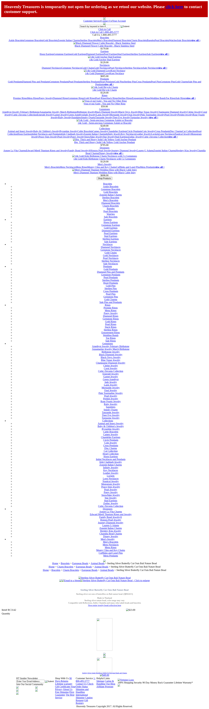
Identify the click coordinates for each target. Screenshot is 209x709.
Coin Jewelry (148, 131)
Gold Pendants (15, 81)
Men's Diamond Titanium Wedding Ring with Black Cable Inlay (104, 172)
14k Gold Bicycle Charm (104, 90)
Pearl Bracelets (162, 40)
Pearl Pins (156, 81)
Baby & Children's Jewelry (46, 131)
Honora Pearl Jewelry (100, 150)
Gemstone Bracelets (33, 40)
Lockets (155, 134)
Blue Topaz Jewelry (148, 112)
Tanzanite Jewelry (104, 117)
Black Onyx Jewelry (128, 112)
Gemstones (104, 109)
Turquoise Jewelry (139, 117)
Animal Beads (97, 563)
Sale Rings (181, 98)
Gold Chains (88, 68)
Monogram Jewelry (110, 484)
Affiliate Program (104, 686)
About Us (67, 689)
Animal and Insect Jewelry (20, 131)
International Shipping (82, 696)
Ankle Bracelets (16, 40)
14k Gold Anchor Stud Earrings (104, 59)
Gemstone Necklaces (71, 68)
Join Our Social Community (29, 684)
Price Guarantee (64, 693)
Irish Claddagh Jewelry (72, 134)
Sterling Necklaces (134, 68)
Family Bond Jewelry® (79, 150)
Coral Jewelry (110, 368)
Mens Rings (33, 98)
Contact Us (106, 21)
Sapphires (76, 117)
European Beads (80, 563)
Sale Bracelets (184, 40)
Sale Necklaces (150, 68)
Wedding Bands (158, 98)
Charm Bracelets (139, 40)
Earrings (105, 51)
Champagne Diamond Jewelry (172, 112)
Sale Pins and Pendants (110, 302)
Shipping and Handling (82, 690)
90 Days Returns (63, 679)
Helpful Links (103, 678)
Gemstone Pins (168, 81)
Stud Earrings (124, 54)
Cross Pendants (143, 81)
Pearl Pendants (76, 81)
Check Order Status (84, 685)
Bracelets (104, 37)
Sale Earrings (153, 54)
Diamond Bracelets (121, 40)
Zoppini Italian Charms (69, 40)
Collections (104, 128)
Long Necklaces (167, 134)
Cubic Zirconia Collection (24, 114)
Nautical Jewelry (183, 134)
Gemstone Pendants (59, 81)
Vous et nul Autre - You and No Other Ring (104, 103)
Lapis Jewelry (103, 114)
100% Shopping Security (130, 682)
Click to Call (104, 29)
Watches (173, 40)
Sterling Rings (125, 98)
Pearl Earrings (110, 54)
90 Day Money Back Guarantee (157, 682)
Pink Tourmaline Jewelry (152, 114)
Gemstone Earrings (63, 54)
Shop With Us (62, 678)
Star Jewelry (109, 136)
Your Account (119, 21)
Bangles (151, 40)
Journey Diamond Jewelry (124, 150)
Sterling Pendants (91, 81)
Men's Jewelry (105, 164)
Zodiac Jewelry (135, 136)
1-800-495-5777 (85, 679)
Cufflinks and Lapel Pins (128, 167)
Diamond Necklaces (51, 68)
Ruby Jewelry (65, 117)
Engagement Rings (141, 98)
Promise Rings (20, 98)
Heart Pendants (107, 81)
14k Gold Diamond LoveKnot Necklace (104, 73)
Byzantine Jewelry (68, 131)
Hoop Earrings (47, 54)
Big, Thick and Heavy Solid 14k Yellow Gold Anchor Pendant (104, 142)
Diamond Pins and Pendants (35, 81)
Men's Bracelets (104, 40)
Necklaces (105, 65)
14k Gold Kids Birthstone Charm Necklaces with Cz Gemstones (104, 159)
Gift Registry (82, 701)
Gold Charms (181, 81)
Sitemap (100, 681)
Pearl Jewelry (171, 114)
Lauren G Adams (145, 150)
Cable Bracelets (85, 131)
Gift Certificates (62, 686)
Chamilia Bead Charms (110, 533)
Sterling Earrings (139, 54)
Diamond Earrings (95, 54)
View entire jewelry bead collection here (104, 605)
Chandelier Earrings (117, 131)
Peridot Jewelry (185, 114)
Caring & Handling (105, 682)
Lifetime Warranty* (183, 682)
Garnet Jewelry (60, 114)
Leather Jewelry (143, 134)
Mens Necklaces (68, 167)
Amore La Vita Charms (14, 150)
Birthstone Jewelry (86, 112)
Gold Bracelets (50, 40)
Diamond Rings (60, 98)
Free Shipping (62, 692)
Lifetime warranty (63, 684)
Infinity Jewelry (113, 134)
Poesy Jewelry (46, 98)
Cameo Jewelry (100, 131)
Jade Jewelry (90, 114)
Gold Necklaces (101, 68)
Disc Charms (176, 131)
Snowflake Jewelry (93, 136)
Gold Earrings (79, 54)
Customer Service (92, 21)
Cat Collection (189, 131)
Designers (104, 147)
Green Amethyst (76, 114)
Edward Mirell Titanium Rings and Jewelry (47, 150)
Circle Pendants (134, 131)
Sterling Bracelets (88, 40)
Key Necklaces (128, 134)
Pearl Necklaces (117, 68)
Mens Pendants (147, 167)
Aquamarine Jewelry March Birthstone (58, 112)
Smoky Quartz (88, 117)
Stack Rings (112, 98)
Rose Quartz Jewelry (111, 401)
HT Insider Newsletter (27, 678)
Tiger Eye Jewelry (121, 117)
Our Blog (110, 684)
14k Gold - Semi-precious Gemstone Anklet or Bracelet (104, 123)
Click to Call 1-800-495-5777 (104, 32)
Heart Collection (111, 453)
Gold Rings (89, 98)
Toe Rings (171, 98)
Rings (104, 95)
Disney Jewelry (106, 153)
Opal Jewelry (134, 114)
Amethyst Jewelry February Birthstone (20, 112)
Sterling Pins (130, 81)
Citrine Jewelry (194, 112)
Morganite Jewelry (119, 114)
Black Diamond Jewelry (106, 112)
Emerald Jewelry (45, 114)
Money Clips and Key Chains (101, 167)
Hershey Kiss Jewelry (186, 150)
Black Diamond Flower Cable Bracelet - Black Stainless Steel (104, 46)
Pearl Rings (100, 98)
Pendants (104, 79)
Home (55, 563)
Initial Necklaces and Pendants (46, 134)
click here (174, 6)
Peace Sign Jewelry (48, 136)
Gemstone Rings (76, 98)
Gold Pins (119, 81)
